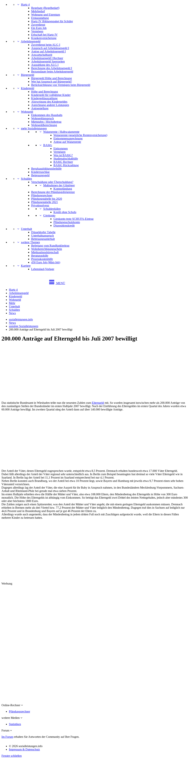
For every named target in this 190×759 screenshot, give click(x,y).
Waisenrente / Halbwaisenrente (61, 131)
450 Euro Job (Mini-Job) (45, 262)
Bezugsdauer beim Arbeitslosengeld (52, 71)
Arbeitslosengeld (30, 41)
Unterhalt (26, 228)
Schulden (26, 178)
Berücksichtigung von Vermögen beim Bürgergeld (60, 84)
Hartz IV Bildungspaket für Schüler (52, 21)
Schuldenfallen (52, 208)
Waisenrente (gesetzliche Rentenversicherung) (80, 135)
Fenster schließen (11, 755)
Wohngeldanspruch (42, 118)
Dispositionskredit (64, 225)
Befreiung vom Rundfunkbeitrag (50, 245)
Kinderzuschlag (40, 172)
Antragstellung (39, 108)
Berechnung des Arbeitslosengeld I (51, 68)
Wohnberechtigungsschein (46, 249)
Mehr (12, 303)
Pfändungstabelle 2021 (44, 202)
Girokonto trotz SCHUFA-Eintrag (73, 218)
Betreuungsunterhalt (43, 238)
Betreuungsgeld (40, 175)
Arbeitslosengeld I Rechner (47, 58)
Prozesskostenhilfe (42, 259)
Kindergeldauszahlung (44, 98)
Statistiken (15, 724)
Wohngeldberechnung (44, 125)
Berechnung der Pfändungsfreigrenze (53, 192)
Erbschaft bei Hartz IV (44, 34)
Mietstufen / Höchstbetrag (46, 121)
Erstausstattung (40, 18)
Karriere (26, 265)
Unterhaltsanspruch (42, 235)
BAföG (47, 145)
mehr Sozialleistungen (34, 128)
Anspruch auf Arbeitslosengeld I (50, 48)
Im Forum (7, 736)
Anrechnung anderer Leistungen (50, 105)
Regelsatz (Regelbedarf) (45, 7)
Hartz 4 (25, 4)
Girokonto (49, 215)
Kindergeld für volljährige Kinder (51, 95)
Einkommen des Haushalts (46, 115)
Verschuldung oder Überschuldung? (52, 182)
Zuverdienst (38, 24)
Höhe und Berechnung (44, 91)
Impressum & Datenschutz (24, 749)
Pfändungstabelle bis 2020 (46, 198)
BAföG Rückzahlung (66, 165)
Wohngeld (27, 111)
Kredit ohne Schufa (64, 212)
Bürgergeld (27, 74)
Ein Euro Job (39, 28)
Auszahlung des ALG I (44, 64)
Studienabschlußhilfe (65, 158)
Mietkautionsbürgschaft (45, 252)
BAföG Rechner (63, 161)
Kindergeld (27, 88)
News (12, 313)
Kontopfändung (62, 188)
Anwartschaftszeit (41, 54)
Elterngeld (98, 402)
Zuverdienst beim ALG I (45, 44)
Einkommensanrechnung (68, 138)
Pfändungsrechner (41, 195)
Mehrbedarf (38, 11)
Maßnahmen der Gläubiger (59, 185)
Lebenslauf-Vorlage (42, 269)
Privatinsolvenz (40, 205)
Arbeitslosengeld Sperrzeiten (48, 61)
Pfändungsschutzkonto (66, 222)
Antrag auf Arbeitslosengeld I (48, 51)
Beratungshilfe (39, 255)
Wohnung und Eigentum (45, 14)
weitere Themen (30, 242)
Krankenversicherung (43, 38)
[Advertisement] (95, 372)
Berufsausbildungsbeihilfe (46, 168)
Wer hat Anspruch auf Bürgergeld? (51, 81)
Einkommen (60, 148)
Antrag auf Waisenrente (67, 141)
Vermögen (37, 31)
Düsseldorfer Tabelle (43, 232)
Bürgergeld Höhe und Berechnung (51, 78)
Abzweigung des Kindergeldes (49, 101)
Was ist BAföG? (63, 155)
